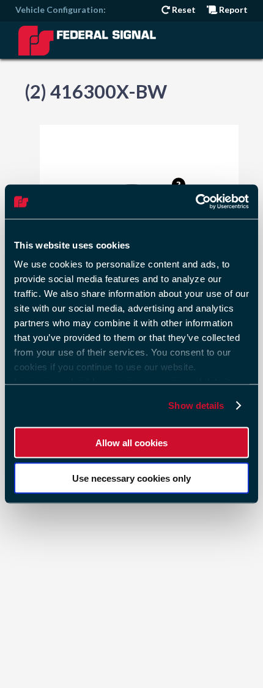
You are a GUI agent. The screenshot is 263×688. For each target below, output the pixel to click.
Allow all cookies (131, 442)
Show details (196, 405)
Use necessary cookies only (131, 478)
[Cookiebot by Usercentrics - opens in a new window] (195, 202)
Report (232, 9)
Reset (183, 9)
